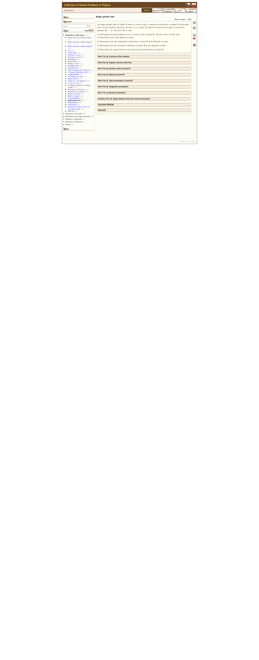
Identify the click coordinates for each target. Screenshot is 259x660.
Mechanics (69, 10)
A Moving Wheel (73, 98)
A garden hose (72, 68)
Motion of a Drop (74, 93)
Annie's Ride (72, 52)
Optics (180, 10)
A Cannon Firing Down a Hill (78, 72)
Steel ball (71, 111)
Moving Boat (72, 59)
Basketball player (73, 65)
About (66, 17)
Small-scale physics (191, 10)
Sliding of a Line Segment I (77, 81)
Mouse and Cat (73, 78)
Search (66, 128)
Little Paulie (72, 104)
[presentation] (142, 34)
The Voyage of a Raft (75, 76)
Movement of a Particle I (76, 89)
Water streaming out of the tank (79, 70)
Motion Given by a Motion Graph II (80, 42)
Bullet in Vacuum (73, 96)
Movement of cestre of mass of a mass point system (79, 107)
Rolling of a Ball (73, 63)
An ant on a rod (73, 83)
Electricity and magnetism (169, 10)
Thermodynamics (158, 10)
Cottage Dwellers (73, 74)
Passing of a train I (74, 55)
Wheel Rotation (73, 102)
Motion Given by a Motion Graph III (80, 46)
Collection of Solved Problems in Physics (87, 5)
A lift (69, 50)
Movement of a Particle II (76, 91)
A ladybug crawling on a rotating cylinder (79, 86)
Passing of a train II (74, 57)
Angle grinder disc (74, 100)
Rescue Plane (72, 61)
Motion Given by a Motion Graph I (79, 37)
